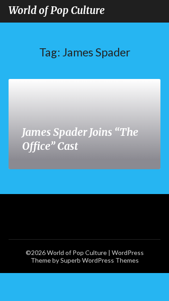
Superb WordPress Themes (99, 260)
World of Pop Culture (57, 10)
